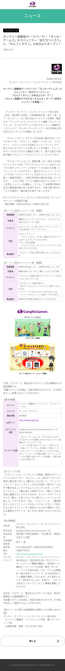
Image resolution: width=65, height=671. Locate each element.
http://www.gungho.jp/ (29, 420)
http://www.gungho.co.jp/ (29, 554)
